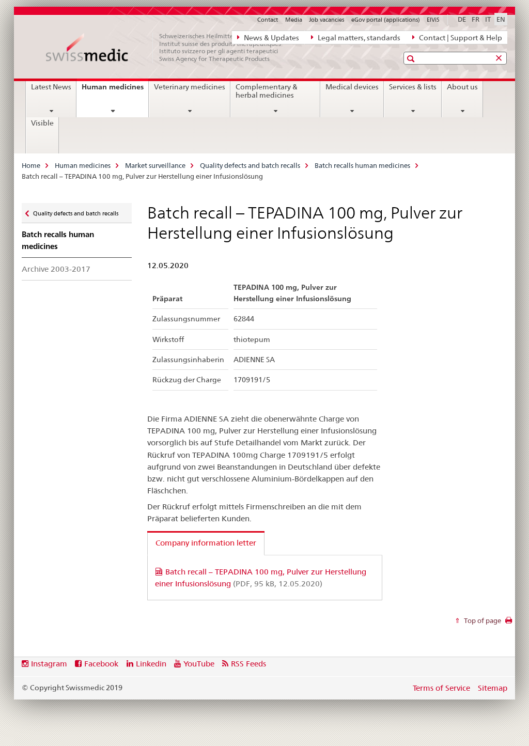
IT (488, 19)
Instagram (49, 664)
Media (293, 19)
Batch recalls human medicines (362, 165)
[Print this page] (508, 623)
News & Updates (270, 38)
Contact (267, 19)
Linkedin (151, 664)
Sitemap (492, 688)
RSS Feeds (248, 664)
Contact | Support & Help (459, 38)
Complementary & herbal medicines (267, 91)
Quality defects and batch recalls (250, 165)
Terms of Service (441, 688)
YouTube (198, 664)
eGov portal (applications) (385, 19)
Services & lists (413, 87)
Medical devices (352, 87)
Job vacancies (326, 19)
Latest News (51, 87)
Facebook (101, 664)
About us (462, 87)
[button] (412, 58)
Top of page (481, 620)
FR (475, 19)
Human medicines (115, 90)
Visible (42, 123)
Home (31, 165)
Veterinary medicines (189, 87)
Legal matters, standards (358, 38)
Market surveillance (155, 165)
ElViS (433, 19)
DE (462, 19)
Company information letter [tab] (205, 543)
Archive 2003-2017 (56, 269)
